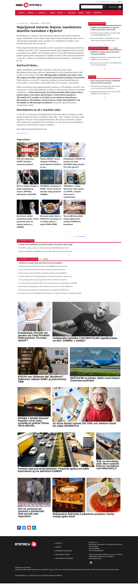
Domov (21, 13)
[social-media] (90, 563)
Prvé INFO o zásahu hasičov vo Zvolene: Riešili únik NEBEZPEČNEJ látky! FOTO (105, 34)
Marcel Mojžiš (34, 23)
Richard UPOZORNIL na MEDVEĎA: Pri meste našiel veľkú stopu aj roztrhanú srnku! (105, 39)
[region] (43, 5)
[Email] (29, 527)
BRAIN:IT (59, 575)
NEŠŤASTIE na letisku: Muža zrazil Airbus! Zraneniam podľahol (105, 53)
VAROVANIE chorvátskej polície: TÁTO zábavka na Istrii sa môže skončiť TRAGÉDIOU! (105, 87)
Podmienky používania (63, 551)
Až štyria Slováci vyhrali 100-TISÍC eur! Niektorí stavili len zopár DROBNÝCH (43, 273)
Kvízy (88, 13)
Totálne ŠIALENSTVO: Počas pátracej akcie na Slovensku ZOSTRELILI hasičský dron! (45, 276)
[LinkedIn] (34, 527)
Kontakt (58, 543)
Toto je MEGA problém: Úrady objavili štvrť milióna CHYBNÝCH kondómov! (43, 280)
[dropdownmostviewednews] (104, 44)
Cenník (58, 547)
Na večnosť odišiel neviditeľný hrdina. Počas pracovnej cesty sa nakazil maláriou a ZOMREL (48, 283)
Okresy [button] (31, 13)
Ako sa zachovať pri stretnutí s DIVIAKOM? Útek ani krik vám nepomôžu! (106, 64)
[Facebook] (19, 527)
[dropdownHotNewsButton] (104, 97)
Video (80, 13)
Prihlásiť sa (113, 7)
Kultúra (71, 13)
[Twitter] (24, 527)
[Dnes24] (35, 5)
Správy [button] (42, 13)
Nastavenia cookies (62, 554)
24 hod (115, 48)
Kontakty (97, 13)
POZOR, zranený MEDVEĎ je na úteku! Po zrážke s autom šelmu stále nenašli (105, 29)
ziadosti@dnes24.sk (95, 558)
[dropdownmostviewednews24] (104, 68)
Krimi (52, 13)
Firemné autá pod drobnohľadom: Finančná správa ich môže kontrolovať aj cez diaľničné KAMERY (50, 293)
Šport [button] (60, 13)
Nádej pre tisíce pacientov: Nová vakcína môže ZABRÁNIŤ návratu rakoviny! (105, 58)
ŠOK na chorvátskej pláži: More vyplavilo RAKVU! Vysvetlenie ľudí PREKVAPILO (44, 290)
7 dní (109, 48)
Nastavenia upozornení (64, 558)
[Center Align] (104, 7)
